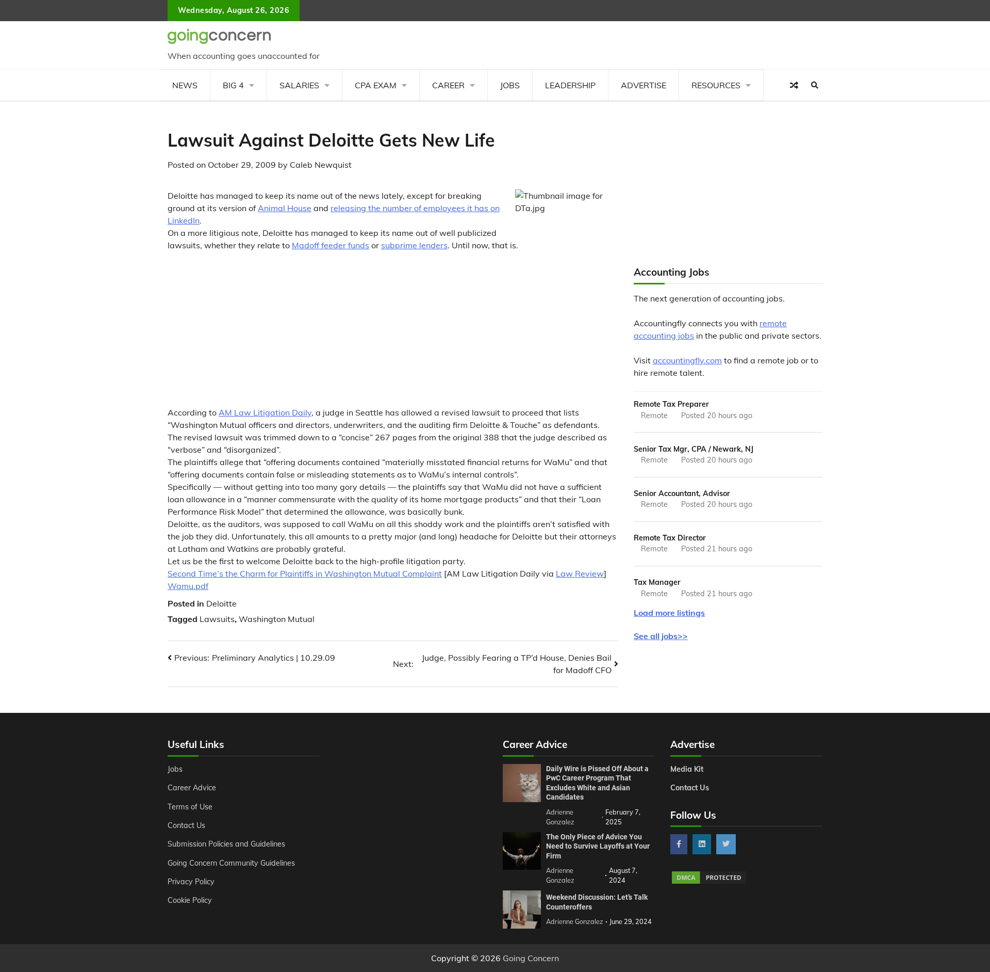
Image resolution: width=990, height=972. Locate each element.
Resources (715, 85)
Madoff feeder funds (330, 245)
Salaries (299, 85)
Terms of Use (190, 806)
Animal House (284, 208)
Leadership (570, 85)
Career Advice (192, 787)
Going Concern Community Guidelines (231, 863)
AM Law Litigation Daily (265, 412)
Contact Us (186, 825)
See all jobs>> (661, 636)
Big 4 (233, 85)
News (184, 85)
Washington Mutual (277, 619)
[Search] (814, 85)
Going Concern (531, 958)
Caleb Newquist (321, 165)
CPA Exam (376, 85)
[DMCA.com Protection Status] (709, 882)
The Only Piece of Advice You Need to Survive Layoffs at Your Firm (598, 846)
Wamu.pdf (188, 586)
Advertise (643, 85)
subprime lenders (414, 245)
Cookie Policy (190, 900)
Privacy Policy (191, 881)
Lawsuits (217, 619)
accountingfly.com (687, 360)
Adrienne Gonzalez (574, 921)
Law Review (580, 573)
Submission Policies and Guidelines (226, 844)
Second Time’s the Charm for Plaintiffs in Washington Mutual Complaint (305, 573)
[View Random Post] (794, 85)
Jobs (510, 85)
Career (448, 85)
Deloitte (221, 603)
